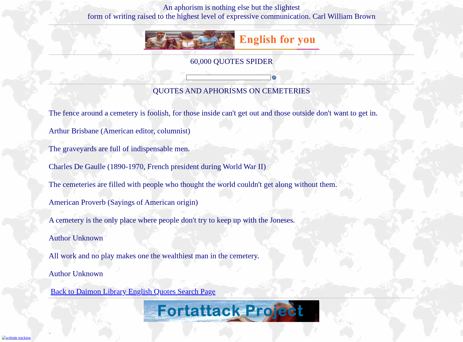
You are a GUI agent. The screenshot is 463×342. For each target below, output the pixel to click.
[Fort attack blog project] (231, 321)
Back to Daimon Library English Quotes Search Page (133, 291)
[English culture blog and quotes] (231, 49)
